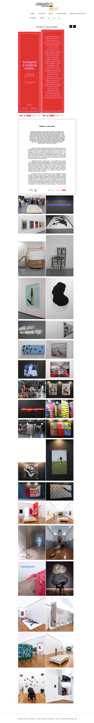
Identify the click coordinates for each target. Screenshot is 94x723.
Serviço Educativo (78, 13)
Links (42, 18)
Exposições (61, 13)
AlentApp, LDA (72, 719)
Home (32, 13)
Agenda (33, 18)
